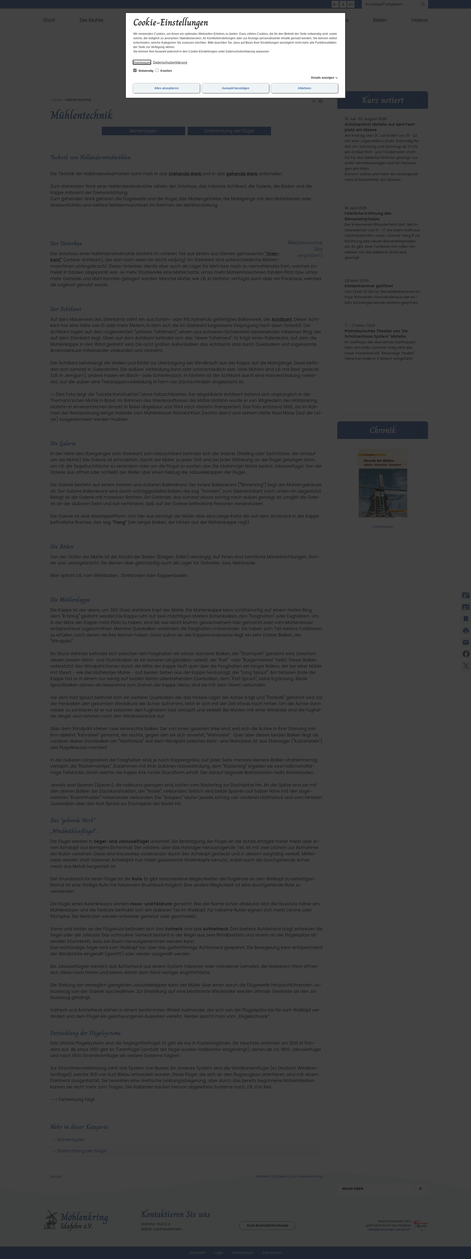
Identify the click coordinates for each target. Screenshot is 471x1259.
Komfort (166, 71)
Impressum (142, 62)
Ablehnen (304, 88)
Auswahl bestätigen (235, 88)
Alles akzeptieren (166, 88)
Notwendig (146, 71)
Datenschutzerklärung (170, 62)
